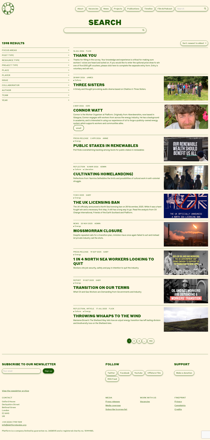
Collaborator (10, 85)
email (78, 128)
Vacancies (145, 401)
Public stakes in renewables (105, 145)
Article (90, 308)
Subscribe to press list (116, 409)
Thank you (85, 55)
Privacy (178, 401)
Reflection (79, 166)
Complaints (180, 405)
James (90, 77)
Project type (10, 65)
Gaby (88, 195)
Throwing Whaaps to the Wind (107, 316)
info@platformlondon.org (14, 425)
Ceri (88, 106)
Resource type (11, 60)
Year (5, 100)
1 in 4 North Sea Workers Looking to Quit (113, 261)
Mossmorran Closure (97, 230)
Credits (178, 409)
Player (6, 75)
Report (77, 280)
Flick (88, 51)
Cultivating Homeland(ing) (103, 174)
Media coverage (113, 405)
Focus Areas (9, 50)
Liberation (88, 169)
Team (5, 95)
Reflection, (79, 308)
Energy (78, 141)
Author (6, 90)
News (76, 223)
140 (151, 341)
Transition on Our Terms (101, 287)
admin (103, 166)
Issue (5, 80)
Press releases (112, 401)
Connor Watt (88, 110)
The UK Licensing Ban (96, 202)
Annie (105, 138)
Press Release (80, 138)
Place (5, 70)
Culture (78, 80)
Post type (8, 55)
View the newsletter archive (15, 390)
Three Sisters (89, 84)
